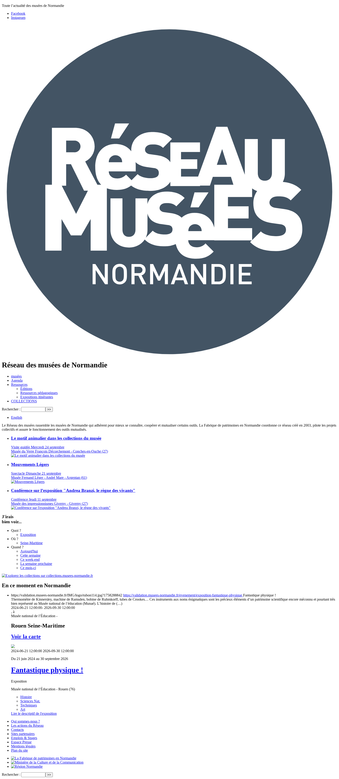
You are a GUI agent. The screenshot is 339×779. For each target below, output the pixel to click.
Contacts (17, 730)
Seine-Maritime (31, 543)
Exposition (28, 535)
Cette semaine (30, 555)
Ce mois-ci (28, 568)
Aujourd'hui (29, 551)
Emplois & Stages (24, 738)
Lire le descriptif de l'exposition (34, 713)
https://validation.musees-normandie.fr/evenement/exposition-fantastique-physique (183, 595)
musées (16, 376)
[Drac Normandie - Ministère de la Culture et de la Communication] (47, 762)
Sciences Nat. (30, 701)
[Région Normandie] (27, 766)
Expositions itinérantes (36, 397)
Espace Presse (21, 742)
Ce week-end (30, 559)
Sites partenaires (23, 734)
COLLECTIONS (24, 401)
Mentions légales (23, 746)
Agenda (17, 380)
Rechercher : (11, 409)
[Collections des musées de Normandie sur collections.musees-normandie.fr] (47, 576)
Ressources (19, 385)
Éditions (26, 389)
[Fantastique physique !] (13, 647)
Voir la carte (26, 636)
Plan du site (19, 750)
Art (22, 709)
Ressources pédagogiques (39, 393)
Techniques (28, 705)
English (16, 417)
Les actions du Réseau (27, 725)
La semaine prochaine (36, 564)
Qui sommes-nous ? (25, 721)
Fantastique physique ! (47, 670)
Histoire (26, 697)
